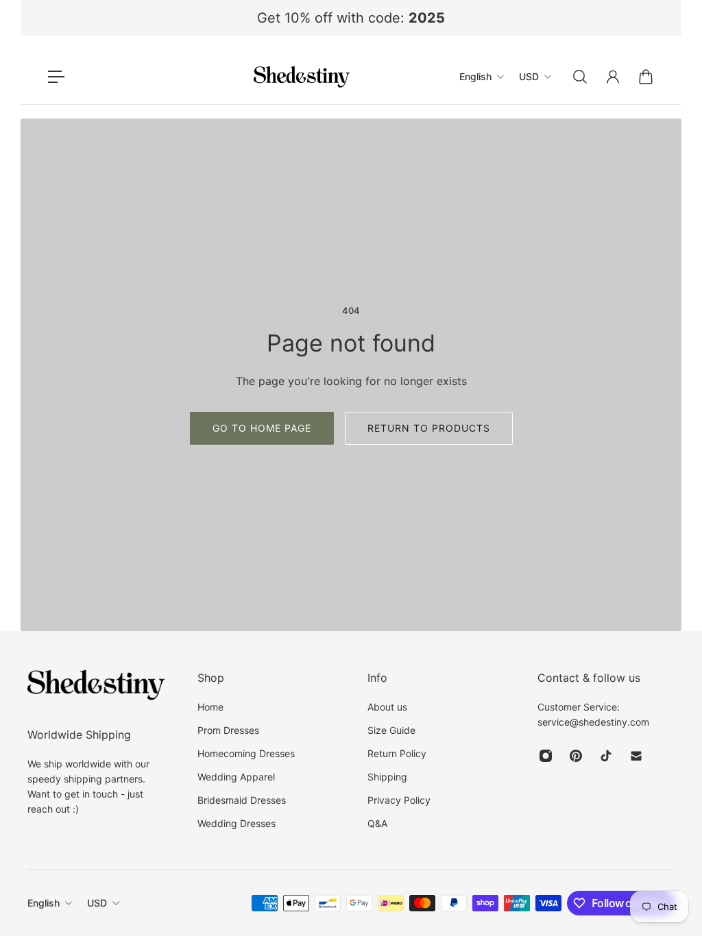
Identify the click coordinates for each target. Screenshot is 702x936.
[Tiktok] (606, 756)
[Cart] (645, 77)
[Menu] (56, 76)
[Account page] (612, 77)
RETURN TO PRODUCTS (428, 428)
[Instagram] (546, 756)
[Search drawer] (580, 77)
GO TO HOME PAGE (262, 428)
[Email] (636, 756)
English (43, 903)
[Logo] (302, 77)
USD (97, 903)
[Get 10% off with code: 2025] (351, 18)
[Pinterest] (576, 756)
